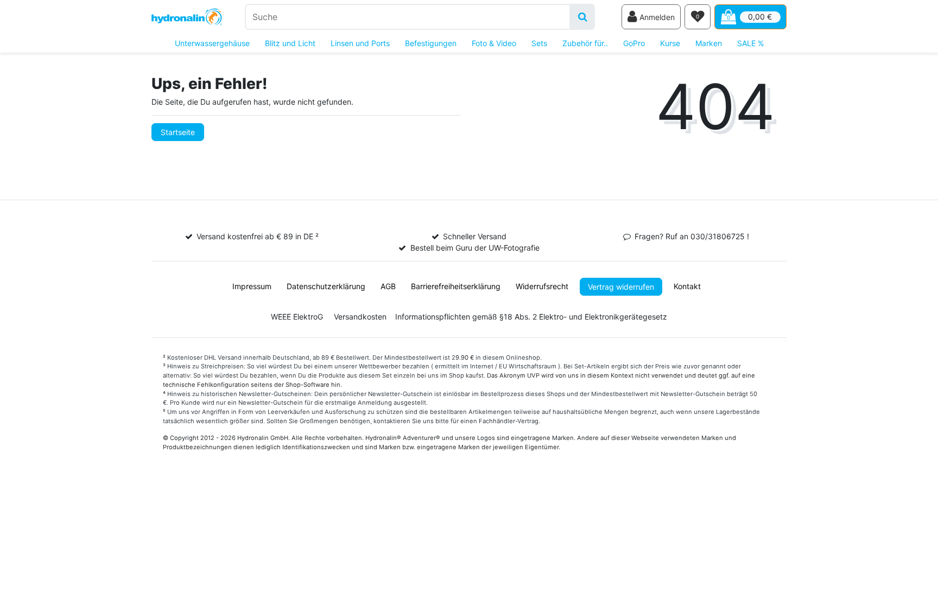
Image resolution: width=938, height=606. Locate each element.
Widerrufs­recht (542, 286)
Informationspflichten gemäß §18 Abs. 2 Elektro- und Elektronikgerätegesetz (531, 316)
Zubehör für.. (585, 43)
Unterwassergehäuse (212, 43)
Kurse (670, 43)
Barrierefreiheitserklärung (455, 286)
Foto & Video (494, 43)
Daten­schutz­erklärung (326, 286)
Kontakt (687, 286)
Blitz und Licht (290, 43)
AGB (388, 286)
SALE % (750, 43)
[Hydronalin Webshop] (186, 17)
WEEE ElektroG (297, 316)
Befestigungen (431, 43)
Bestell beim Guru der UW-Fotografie (475, 247)
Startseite (178, 132)
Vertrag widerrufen (621, 286)
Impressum (251, 286)
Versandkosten (360, 316)
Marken (708, 43)
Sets (539, 43)
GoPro (634, 43)
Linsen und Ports (360, 43)
